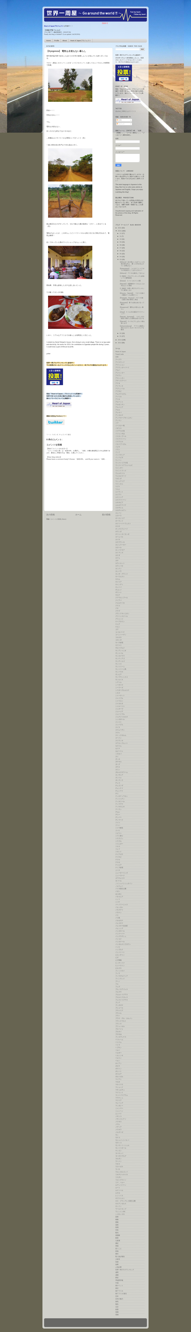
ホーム (78, 514)
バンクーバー (120, 934)
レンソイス (119, 1195)
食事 (116, 1264)
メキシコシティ (120, 1119)
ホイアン (118, 1063)
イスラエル (119, 441)
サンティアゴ (120, 658)
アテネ (117, 383)
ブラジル (118, 1013)
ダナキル (118, 762)
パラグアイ (119, 910)
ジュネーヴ (119, 709)
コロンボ (118, 640)
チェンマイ (119, 791)
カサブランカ (120, 542)
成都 (116, 1275)
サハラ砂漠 (119, 642)
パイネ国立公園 (120, 889)
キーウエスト (120, 576)
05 (121, 254)
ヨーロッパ (119, 1153)
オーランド (119, 521)
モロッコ (118, 1143)
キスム (117, 579)
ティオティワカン (121, 796)
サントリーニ (120, 666)
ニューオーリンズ (121, 873)
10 (121, 239)
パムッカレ (119, 907)
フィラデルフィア (121, 976)
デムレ (117, 812)
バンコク (118, 939)
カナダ (117, 555)
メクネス (118, 1121)
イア (116, 423)
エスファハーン (120, 500)
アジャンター (120, 373)
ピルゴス (118, 968)
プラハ (117, 1016)
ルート (117, 1188)
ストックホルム (120, 735)
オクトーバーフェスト (123, 523)
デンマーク (119, 820)
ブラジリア (119, 1010)
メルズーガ (119, 1132)
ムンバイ (118, 1113)
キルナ (117, 595)
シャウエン (119, 701)
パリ (116, 915)
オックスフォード (121, 529)
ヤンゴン (118, 1150)
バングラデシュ (120, 936)
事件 (116, 1254)
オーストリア (120, 518)
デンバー (118, 817)
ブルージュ (119, 1029)
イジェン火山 (120, 433)
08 (121, 245)
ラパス (117, 1169)
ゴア (116, 629)
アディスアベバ (120, 380)
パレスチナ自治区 (121, 926)
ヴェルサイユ (120, 473)
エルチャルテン (120, 510)
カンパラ (118, 571)
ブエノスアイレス (121, 989)
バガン (117, 891)
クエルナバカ (120, 603)
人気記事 (118, 1267)
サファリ (118, 645)
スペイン (118, 738)
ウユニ (117, 489)
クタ (116, 608)
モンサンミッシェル (122, 1145)
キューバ (118, 587)
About (64, 40)
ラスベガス (119, 1166)
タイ (116, 756)
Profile (56, 40)
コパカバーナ (120, 632)
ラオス (117, 1164)
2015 (120, 231)
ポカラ (117, 1066)
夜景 (116, 1309)
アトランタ (119, 386)
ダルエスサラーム (121, 772)
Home (48, 40)
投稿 (120, 120)
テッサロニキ (120, 806)
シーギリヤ (119, 685)
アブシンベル (120, 388)
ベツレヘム (119, 1039)
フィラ (117, 973)
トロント (118, 851)
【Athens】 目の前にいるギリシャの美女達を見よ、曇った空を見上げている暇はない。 (132, 263)
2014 (120, 340)
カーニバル (119, 537)
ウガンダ (55, 434)
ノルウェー (119, 886)
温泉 (116, 1225)
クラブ (117, 611)
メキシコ (118, 1116)
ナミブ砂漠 (119, 867)
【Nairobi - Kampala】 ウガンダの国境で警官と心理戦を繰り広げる (131, 317)
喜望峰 (117, 1235)
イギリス (118, 428)
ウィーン (118, 460)
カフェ (117, 558)
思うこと (118, 1248)
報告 (116, 1304)
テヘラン (118, 809)
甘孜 (116, 1230)
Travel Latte (119, 354)
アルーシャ (119, 402)
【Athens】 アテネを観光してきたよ (132, 273)
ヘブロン (118, 1047)
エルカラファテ (120, 505)
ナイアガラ (119, 854)
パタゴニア (119, 896)
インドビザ (119, 457)
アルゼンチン (120, 404)
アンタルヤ (119, 415)
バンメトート (120, 952)
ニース (117, 870)
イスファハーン (120, 439)
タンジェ (118, 777)
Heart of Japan (120, 351)
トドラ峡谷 (119, 828)
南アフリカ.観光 (121, 1293)
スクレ (117, 732)
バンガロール (120, 931)
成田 (116, 1272)
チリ (116, 793)
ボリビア (118, 1074)
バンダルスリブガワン (123, 944)
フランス (118, 1023)
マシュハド (119, 1087)
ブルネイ (118, 1031)
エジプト (118, 494)
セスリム (118, 746)
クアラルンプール (121, 597)
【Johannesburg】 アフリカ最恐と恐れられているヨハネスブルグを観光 (132, 327)
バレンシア (119, 928)
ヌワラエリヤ (120, 878)
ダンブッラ (119, 780)
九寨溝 (117, 1240)
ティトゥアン (120, 799)
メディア (118, 1127)
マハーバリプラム (121, 1095)
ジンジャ (118, 722)
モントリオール (120, 1148)
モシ (116, 1135)
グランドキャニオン (122, 613)
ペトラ (117, 1045)
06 (121, 251)
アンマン (118, 420)
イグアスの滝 (120, 431)
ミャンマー (119, 1108)
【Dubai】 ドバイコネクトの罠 (130, 281)
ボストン (118, 1068)
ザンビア (118, 674)
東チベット (119, 1285)
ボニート (118, 1071)
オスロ (117, 526)
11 (121, 236)
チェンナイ (119, 788)
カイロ (117, 539)
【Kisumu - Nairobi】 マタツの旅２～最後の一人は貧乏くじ (132, 294)
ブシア (117, 1002)
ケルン (117, 627)
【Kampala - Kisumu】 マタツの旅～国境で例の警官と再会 (131, 298)
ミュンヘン (119, 1111)
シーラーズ (119, 687)
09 (121, 242)
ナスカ (117, 862)
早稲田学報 (119, 1280)
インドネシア (120, 455)
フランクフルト (120, 1021)
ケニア (117, 624)
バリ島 (117, 918)
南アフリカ (119, 1291)
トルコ (117, 846)
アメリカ (118, 396)
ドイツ (117, 822)
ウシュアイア (120, 481)
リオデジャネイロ (121, 1174)
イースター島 (120, 425)
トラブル (118, 841)
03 (121, 259)
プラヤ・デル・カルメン (123, 1018)
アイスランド (120, 362)
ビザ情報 (118, 960)
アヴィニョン (120, 365)
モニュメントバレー (122, 1140)
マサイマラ (119, 1084)
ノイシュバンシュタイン (123, 883)
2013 (120, 343)
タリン (117, 769)
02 (121, 333)
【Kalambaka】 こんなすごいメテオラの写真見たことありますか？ (131, 269)
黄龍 (116, 1222)
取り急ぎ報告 (120, 1256)
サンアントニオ (120, 650)
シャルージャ (120, 706)
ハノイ (117, 899)
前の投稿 (106, 514)
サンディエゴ (120, 661)
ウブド (117, 486)
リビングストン (120, 1180)
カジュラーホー (120, 545)
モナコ (117, 1137)
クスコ (117, 605)
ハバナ (117, 902)
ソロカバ (118, 754)
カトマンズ (119, 552)
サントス (118, 664)
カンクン (118, 568)
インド (117, 452)
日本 (116, 1296)
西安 (116, 1277)
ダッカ (117, 759)
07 (121, 248)
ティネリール (120, 801)
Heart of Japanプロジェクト (80, 40)
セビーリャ (119, 751)
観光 (69, 434)
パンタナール (120, 941)
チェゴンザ (63, 434)
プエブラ (118, 992)
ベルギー (118, 1053)
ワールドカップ (120, 1209)
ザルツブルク (120, 648)
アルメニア (119, 407)
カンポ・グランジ (121, 574)
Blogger (137, 1323)
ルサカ (117, 1193)
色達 (116, 1262)
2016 (120, 228)
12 (121, 233)
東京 (116, 1288)
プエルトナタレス (121, 997)
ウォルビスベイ (120, 476)
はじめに (118, 894)
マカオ (117, 1082)
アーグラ (118, 359)
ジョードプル (120, 714)
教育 (116, 1238)
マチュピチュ (120, 1090)
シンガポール (120, 719)
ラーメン (118, 1161)
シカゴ (117, 693)
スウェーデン (120, 730)
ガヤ (116, 560)
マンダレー (119, 1105)
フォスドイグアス (121, 1000)
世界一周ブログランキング (124, 1270)
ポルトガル (119, 1076)
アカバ (117, 370)
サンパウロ (119, 672)
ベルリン (118, 1058)
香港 (116, 1246)
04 (121, 256)
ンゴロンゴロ (120, 1214)
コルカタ (118, 637)
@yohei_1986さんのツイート (125, 111)
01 (121, 336)
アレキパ (118, 412)
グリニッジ (119, 619)
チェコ (117, 783)
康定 (116, 1243)
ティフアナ (119, 804)
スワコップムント (121, 743)
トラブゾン (119, 838)
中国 (116, 1283)
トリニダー (119, 844)
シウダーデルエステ (122, 690)
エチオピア (119, 502)
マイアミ (118, 1079)
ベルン (117, 1061)
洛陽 (116, 1312)
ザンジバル (119, 653)
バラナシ (118, 912)
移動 (116, 1219)
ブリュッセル (120, 1026)
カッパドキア (120, 550)
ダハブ (117, 764)
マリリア (118, 1100)
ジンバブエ (119, 724)
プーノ (117, 981)
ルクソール (119, 1190)
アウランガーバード (122, 367)
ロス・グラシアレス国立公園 (125, 1201)
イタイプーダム (120, 444)
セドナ (117, 748)
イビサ (117, 447)
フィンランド (120, 978)
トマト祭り (119, 836)
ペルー (117, 1050)
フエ (116, 984)
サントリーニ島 (120, 669)
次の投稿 (50, 514)
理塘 (116, 1315)
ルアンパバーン (120, 1185)
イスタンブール (120, 436)
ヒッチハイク (120, 963)
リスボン (118, 1177)
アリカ (117, 399)
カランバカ (119, 566)
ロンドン (118, 1206)
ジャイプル (119, 698)
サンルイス (119, 679)
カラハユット (120, 563)
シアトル (118, 682)
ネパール (118, 881)
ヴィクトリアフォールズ (123, 465)
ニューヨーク (120, 875)
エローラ (118, 515)
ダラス (117, 767)
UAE (116, 357)
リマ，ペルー (120, 1182)
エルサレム (119, 507)
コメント (121, 124)
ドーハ (117, 825)
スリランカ (119, 740)
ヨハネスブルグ (120, 1156)
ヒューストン (120, 965)
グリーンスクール (121, 616)
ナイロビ (118, 857)
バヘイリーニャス (121, 904)
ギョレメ (118, 590)
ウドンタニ (119, 484)
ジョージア (119, 711)
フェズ (117, 986)
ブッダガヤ (119, 1005)
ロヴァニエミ (120, 1198)
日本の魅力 (119, 1299)
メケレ (117, 1124)
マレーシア (119, 1103)
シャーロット (120, 695)
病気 (116, 1301)
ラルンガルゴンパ (121, 1172)
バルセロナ (119, 920)
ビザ (116, 957)
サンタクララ (120, 656)
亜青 (116, 1217)
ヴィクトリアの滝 (121, 463)
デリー (117, 814)
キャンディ (119, 584)
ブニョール (119, 1008)
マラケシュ (119, 1098)
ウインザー (119, 468)
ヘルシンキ (119, 1055)
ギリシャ (118, 592)
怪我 (116, 1227)
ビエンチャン (120, 955)
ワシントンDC (120, 1211)
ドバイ (117, 830)
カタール (118, 547)
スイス (117, 727)
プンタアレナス (120, 1037)
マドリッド (119, 1092)
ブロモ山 (118, 1034)
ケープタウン (120, 621)
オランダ (118, 531)
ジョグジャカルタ (121, 717)
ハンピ (117, 947)
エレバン (118, 513)
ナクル (117, 859)
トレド (117, 849)
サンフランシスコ (121, 677)
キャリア (118, 582)
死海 (116, 1251)
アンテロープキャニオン (123, 418)
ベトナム (118, 1042)
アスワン (118, 375)
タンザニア (119, 775)
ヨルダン (118, 1158)
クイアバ (118, 600)
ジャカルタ (119, 703)
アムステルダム (120, 394)
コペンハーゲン (120, 634)
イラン (117, 449)
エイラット (119, 492)
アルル (117, 410)
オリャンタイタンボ (122, 534)
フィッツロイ (120, 971)
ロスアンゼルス (120, 1203)
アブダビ (118, 391)
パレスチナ (119, 923)
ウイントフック (120, 470)
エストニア (119, 497)
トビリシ (118, 833)
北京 (116, 1307)
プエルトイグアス (121, 994)
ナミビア (118, 865)
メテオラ (118, 1129)
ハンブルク (119, 949)
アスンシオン (120, 378)
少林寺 (117, 1259)
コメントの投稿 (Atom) (58, 519)
